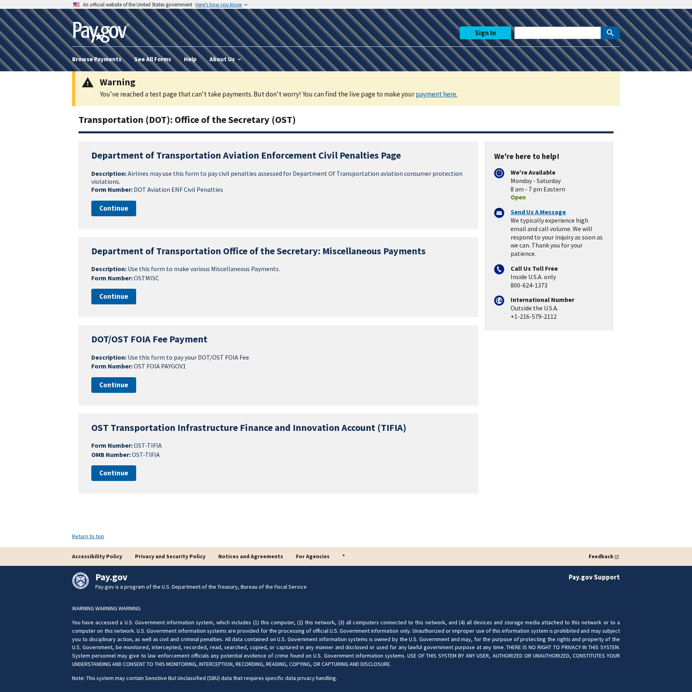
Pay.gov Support (594, 577)
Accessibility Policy (97, 556)
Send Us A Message (538, 212)
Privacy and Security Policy (170, 556)
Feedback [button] (601, 556)
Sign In (485, 32)
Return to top (88, 536)
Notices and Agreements (250, 556)
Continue (113, 208)
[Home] (101, 29)
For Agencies (313, 556)
